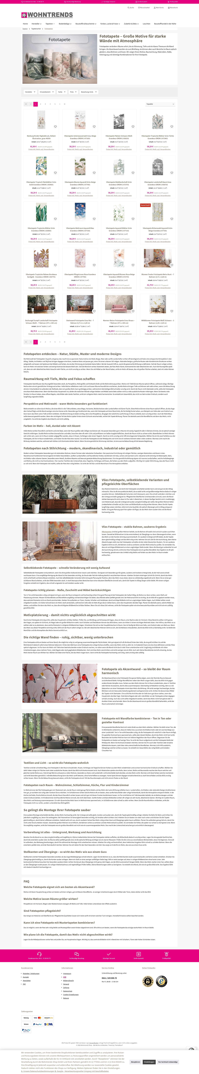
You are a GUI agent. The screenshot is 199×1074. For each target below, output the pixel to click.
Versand (66, 984)
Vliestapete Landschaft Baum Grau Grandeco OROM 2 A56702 (157, 183)
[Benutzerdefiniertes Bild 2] (161, 981)
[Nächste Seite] (59, 104)
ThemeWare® (119, 1045)
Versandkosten (93, 1043)
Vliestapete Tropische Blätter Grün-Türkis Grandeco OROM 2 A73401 (158, 137)
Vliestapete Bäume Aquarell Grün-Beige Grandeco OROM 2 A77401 (80, 183)
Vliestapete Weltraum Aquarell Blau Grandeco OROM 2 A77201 (80, 229)
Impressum (67, 973)
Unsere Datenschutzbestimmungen (37, 1071)
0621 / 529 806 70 (109, 978)
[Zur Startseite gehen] (47, 15)
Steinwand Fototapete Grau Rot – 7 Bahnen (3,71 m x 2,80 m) (80, 321)
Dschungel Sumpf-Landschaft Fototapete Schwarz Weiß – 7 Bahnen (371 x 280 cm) (41, 321)
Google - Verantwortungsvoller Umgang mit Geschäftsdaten (82, 1071)
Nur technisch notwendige (168, 1062)
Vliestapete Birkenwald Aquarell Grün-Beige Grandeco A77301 (158, 229)
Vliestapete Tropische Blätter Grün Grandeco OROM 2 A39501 (41, 229)
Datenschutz (67, 991)
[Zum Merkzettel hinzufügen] (55, 126)
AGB (64, 977)
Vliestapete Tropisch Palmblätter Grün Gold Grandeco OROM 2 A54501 (41, 183)
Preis (72, 92)
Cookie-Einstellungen (71, 994)
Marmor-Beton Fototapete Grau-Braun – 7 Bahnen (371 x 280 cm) (119, 321)
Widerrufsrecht (68, 980)
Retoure (66, 998)
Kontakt (26, 977)
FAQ (24, 984)
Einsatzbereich (45, 92)
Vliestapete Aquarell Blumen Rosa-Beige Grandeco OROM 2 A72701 (119, 275)
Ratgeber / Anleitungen (31, 973)
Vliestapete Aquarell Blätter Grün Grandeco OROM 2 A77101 (119, 229)
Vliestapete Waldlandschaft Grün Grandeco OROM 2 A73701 (119, 183)
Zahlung (66, 987)
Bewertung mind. (87, 92)
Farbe (60, 92)
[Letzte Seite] (64, 104)
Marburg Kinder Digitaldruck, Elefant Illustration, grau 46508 (41, 137)
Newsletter (27, 980)
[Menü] (195, 1047)
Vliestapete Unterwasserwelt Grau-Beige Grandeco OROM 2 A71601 (80, 137)
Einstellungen (149, 1062)
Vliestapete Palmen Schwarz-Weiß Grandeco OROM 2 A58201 (119, 137)
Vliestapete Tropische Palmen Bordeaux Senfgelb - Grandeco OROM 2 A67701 (41, 275)
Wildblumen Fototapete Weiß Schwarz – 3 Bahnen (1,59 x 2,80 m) (157, 321)
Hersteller (28, 92)
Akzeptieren (135, 1062)
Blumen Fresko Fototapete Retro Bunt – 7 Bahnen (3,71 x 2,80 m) (158, 275)
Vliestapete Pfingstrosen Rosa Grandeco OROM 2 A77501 (80, 275)
